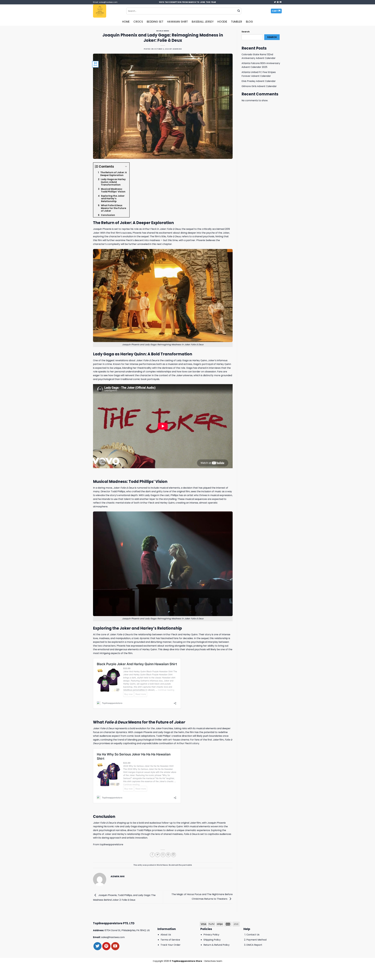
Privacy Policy (211, 934)
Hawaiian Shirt (177, 21)
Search (246, 31)
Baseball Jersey (203, 21)
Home (126, 21)
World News (162, 31)
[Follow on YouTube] (280, 2)
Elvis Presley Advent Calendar (259, 81)
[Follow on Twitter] (275, 2)
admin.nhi (177, 49)
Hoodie (222, 21)
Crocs (138, 21)
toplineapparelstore (111, 844)
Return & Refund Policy (216, 945)
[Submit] (238, 10)
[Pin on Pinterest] (168, 854)
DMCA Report (254, 945)
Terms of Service (170, 939)
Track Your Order (170, 945)
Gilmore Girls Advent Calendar (259, 86)
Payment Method (256, 939)
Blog (249, 21)
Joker (139, 360)
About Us (166, 934)
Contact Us (252, 934)
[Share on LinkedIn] (173, 854)
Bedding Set (155, 21)
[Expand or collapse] (126, 166)
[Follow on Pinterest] (278, 2)
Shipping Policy (212, 939)
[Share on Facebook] (152, 854)
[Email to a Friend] (163, 854)
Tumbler (236, 21)
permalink (187, 865)
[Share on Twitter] (157, 854)
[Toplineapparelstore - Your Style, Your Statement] (107, 11)
